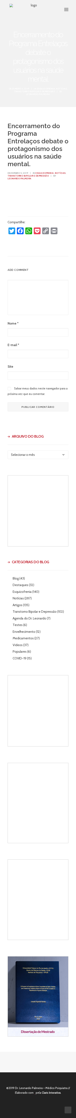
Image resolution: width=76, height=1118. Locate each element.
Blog (16, 578)
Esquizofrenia (46, 88)
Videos (18, 645)
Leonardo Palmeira (38, 94)
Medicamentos (23, 638)
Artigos (17, 605)
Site (10, 367)
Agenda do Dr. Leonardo (29, 618)
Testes (18, 625)
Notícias (61, 88)
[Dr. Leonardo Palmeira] (32, 9)
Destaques (20, 585)
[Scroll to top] (68, 1110)
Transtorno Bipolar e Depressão (34, 91)
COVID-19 (19, 658)
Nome (13, 323)
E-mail (13, 345)
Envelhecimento (24, 632)
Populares (20, 652)
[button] (66, 9)
